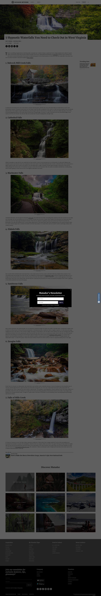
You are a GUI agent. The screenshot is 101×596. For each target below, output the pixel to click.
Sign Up (61, 302)
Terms (52, 305)
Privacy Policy (57, 305)
